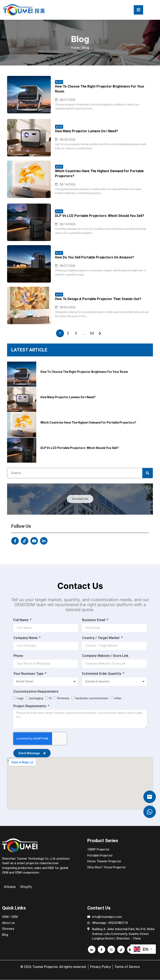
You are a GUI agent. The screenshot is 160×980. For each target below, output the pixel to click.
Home (75, 47)
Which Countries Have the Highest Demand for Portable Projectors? (99, 173)
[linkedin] (91, 949)
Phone (18, 656)
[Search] (147, 473)
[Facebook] (101, 949)
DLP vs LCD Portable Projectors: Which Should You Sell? (99, 216)
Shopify (26, 887)
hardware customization (91, 698)
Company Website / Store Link (105, 656)
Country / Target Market (101, 638)
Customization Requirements (36, 691)
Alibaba (10, 887)
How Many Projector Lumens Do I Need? (86, 131)
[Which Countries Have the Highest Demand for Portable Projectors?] (29, 179)
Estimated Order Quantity (102, 674)
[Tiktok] (24, 541)
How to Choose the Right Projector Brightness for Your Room (99, 88)
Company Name (25, 638)
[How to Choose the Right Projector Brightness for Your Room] (29, 94)
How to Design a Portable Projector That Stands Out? (98, 299)
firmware (63, 698)
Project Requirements (30, 706)
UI (50, 698)
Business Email (94, 620)
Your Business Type (28, 674)
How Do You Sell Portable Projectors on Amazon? (94, 257)
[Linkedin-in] (44, 541)
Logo (20, 698)
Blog (59, 82)
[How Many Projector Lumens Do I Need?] (29, 137)
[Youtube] (34, 541)
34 (92, 333)
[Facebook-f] (15, 541)
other (117, 698)
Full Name (21, 620)
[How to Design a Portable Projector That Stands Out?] (29, 305)
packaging (36, 698)
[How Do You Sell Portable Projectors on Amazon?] (29, 264)
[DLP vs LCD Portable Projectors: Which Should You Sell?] (29, 222)
